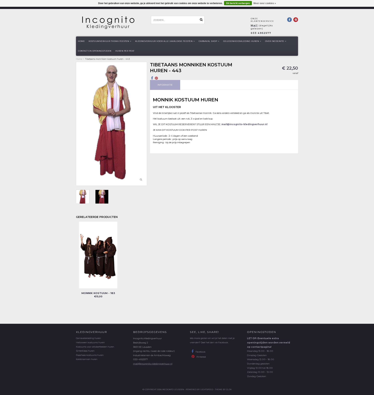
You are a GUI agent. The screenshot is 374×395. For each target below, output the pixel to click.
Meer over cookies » (264, 3)
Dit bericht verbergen (238, 3)
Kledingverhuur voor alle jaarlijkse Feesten (164, 41)
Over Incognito (274, 41)
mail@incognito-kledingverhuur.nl (152, 363)
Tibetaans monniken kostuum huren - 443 (107, 59)
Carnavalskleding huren (88, 338)
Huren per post (124, 51)
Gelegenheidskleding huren (241, 41)
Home (81, 41)
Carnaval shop (208, 41)
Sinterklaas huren (85, 350)
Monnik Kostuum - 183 (98, 293)
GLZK (229, 389)
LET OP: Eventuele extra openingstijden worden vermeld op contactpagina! (268, 342)
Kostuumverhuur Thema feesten (109, 41)
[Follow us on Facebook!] (289, 19)
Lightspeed (206, 389)
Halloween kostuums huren (90, 342)
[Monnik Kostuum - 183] (98, 254)
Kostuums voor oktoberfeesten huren (95, 346)
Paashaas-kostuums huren (90, 355)
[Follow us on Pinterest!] (295, 19)
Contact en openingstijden (94, 51)
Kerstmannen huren (86, 359)
